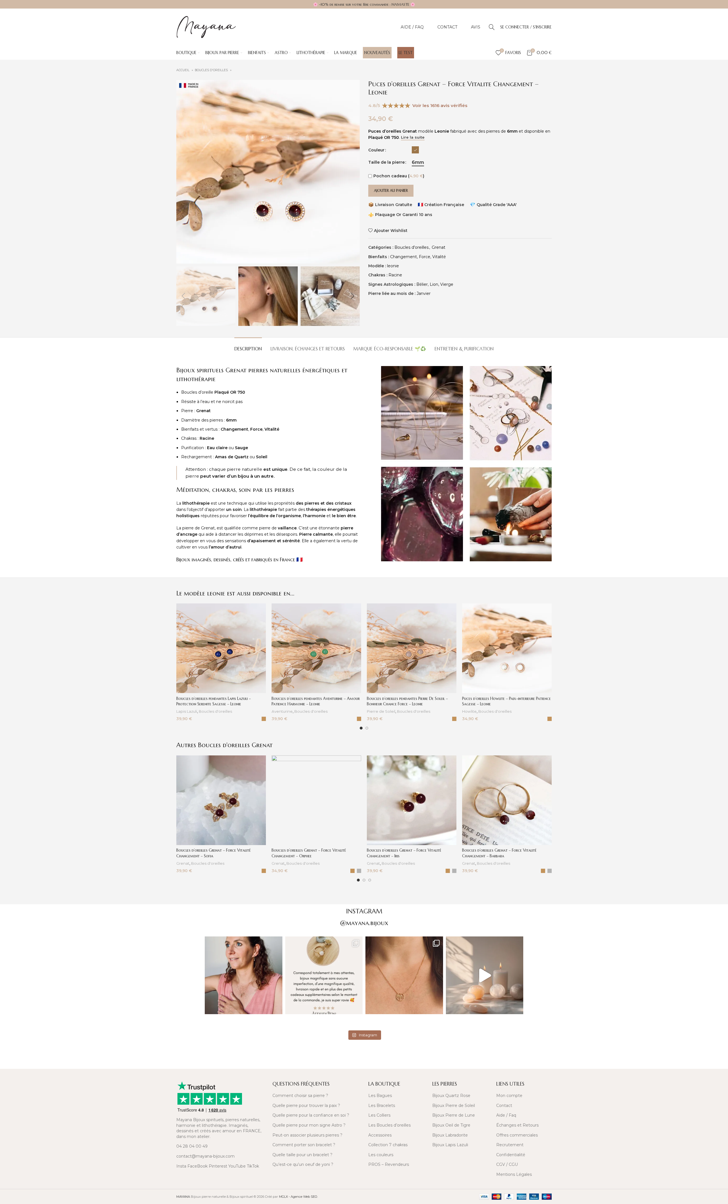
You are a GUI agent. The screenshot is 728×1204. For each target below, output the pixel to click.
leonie (393, 265)
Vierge (446, 284)
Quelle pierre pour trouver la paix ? (306, 1105)
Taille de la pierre (386, 162)
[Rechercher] (491, 27)
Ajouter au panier (391, 190)
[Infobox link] (221, 1060)
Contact (504, 1105)
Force (424, 256)
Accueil (183, 70)
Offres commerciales (517, 1135)
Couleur (376, 150)
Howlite (469, 711)
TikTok (253, 1166)
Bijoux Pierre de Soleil (453, 1105)
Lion (434, 284)
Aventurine (282, 711)
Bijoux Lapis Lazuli (450, 1144)
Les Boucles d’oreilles (389, 1125)
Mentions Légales (514, 1174)
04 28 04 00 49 (192, 1146)
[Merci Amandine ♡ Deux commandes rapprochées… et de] (324, 975)
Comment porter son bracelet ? (303, 1144)
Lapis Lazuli (186, 711)
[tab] (248, 346)
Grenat (438, 247)
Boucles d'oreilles (212, 70)
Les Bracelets (381, 1105)
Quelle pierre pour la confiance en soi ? (310, 1115)
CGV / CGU (507, 1164)
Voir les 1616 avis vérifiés (440, 105)
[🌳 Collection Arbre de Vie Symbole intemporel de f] (404, 975)
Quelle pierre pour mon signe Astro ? (309, 1125)
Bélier (422, 284)
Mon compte (509, 1095)
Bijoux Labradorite (450, 1135)
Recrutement (510, 1144)
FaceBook (197, 1166)
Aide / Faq (506, 1115)
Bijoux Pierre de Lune (453, 1115)
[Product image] (221, 648)
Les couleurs (380, 1154)
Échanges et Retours (517, 1125)
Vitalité (439, 256)
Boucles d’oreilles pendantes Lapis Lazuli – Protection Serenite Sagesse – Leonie (213, 701)
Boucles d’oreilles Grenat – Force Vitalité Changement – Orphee (309, 853)
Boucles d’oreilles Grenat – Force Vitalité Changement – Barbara (499, 853)
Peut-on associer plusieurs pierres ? (307, 1135)
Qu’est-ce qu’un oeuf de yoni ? (302, 1164)
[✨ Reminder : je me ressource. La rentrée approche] (485, 975)
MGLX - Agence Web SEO (298, 1197)
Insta (181, 1166)
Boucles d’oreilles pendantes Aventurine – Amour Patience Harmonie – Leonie (316, 701)
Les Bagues (380, 1095)
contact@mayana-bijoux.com (205, 1156)
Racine (395, 275)
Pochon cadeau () (398, 175)
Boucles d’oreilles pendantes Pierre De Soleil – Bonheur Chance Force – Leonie (407, 701)
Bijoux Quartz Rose (451, 1095)
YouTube (237, 1166)
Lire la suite (413, 137)
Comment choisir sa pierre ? (300, 1095)
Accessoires (380, 1135)
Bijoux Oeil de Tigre (451, 1125)
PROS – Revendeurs (388, 1164)
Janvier (424, 293)
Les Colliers (379, 1115)
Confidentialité (510, 1154)
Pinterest (218, 1166)
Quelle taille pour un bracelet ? (302, 1154)
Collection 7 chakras (388, 1144)
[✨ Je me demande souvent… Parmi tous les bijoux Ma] (243, 975)
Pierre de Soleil (381, 711)
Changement (403, 256)
